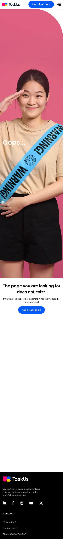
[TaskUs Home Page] (16, 485)
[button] (59, 4)
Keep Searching (31, 310)
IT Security (8, 522)
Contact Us (9, 528)
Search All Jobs (41, 4)
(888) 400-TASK (18, 534)
